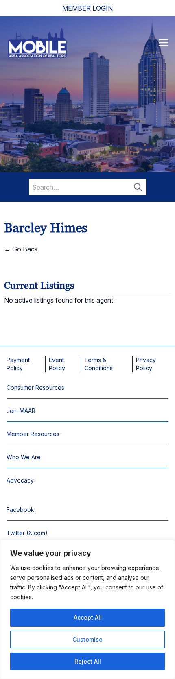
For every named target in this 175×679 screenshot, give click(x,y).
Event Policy (57, 363)
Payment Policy (18, 363)
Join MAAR (21, 410)
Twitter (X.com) (27, 532)
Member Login (87, 8)
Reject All (87, 661)
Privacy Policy (146, 363)
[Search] (138, 187)
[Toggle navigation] (163, 42)
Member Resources (33, 433)
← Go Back (21, 249)
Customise (87, 639)
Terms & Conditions (98, 363)
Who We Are (24, 457)
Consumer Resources (35, 387)
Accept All (88, 617)
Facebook (20, 509)
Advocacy (20, 480)
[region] (87, 609)
